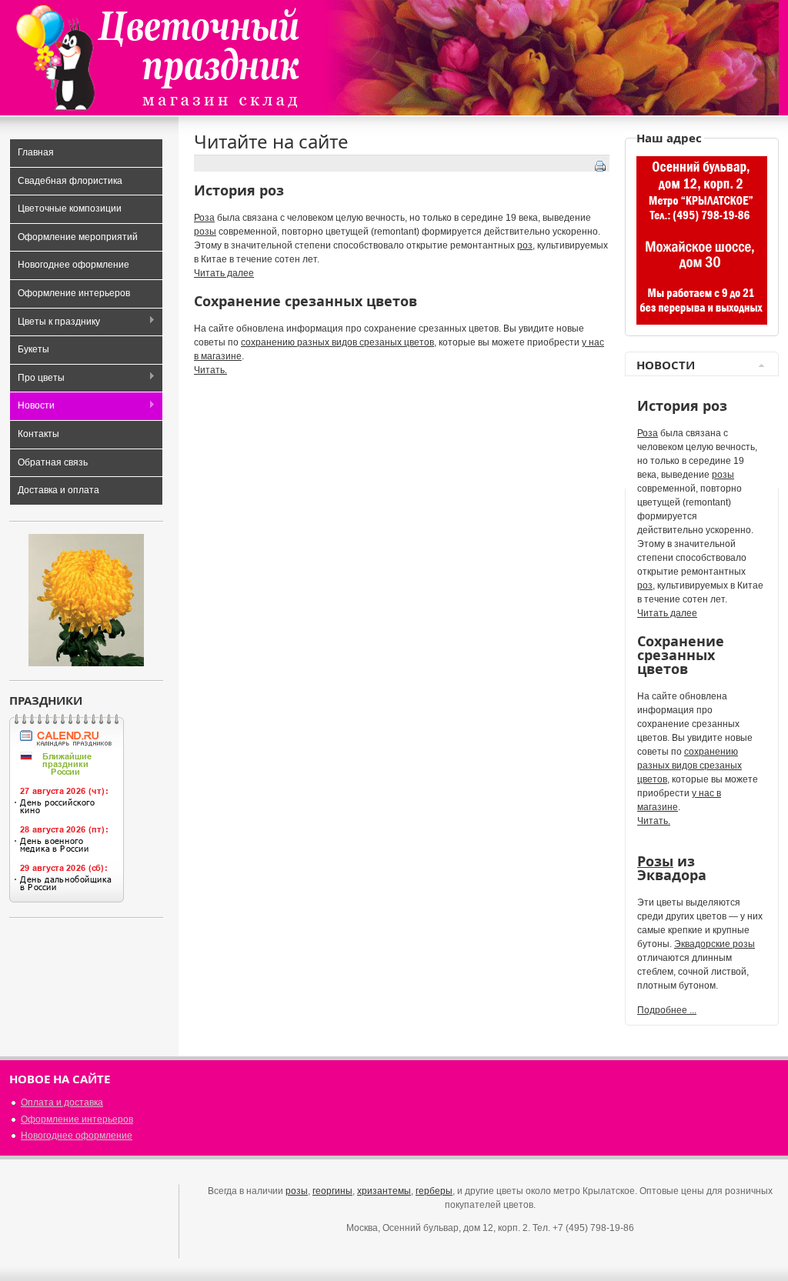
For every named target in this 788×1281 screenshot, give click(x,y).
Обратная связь (53, 462)
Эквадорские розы (714, 944)
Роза (204, 217)
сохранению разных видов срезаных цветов (337, 342)
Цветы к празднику (54, 322)
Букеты (33, 349)
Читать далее (224, 273)
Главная (36, 152)
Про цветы (37, 378)
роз (525, 245)
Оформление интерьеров (74, 293)
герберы (434, 1191)
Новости (32, 406)
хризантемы (384, 1191)
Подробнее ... (666, 1010)
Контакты (38, 434)
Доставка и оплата (58, 490)
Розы (655, 861)
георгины (332, 1191)
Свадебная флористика (70, 180)
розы (205, 231)
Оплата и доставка (62, 1102)
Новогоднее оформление (73, 264)
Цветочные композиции (70, 208)
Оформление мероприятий (78, 237)
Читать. (210, 370)
